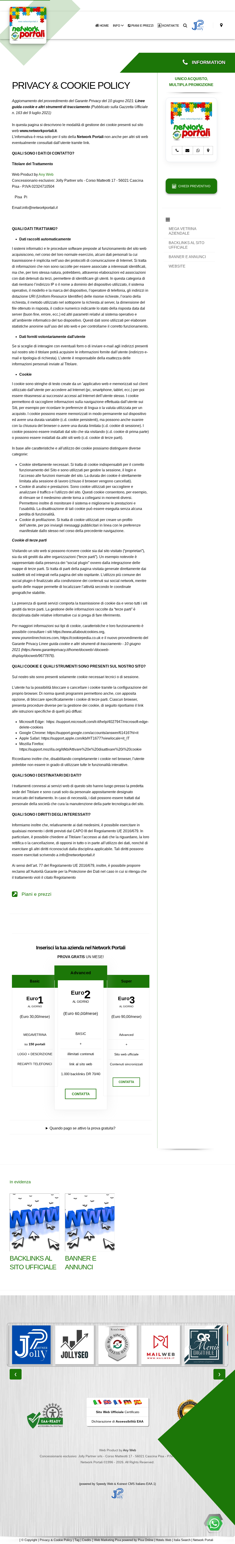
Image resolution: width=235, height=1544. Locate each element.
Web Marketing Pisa (107, 1540)
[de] (127, 1402)
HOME (104, 25)
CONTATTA (81, 1094)
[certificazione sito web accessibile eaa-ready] (45, 1415)
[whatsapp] (214, 1523)
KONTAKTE (170, 25)
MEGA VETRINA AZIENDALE (182, 231)
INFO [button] (117, 25)
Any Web (46, 174)
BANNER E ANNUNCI (187, 257)
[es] (137, 1402)
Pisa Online (145, 1540)
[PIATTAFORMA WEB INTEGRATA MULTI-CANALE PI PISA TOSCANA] (74, 1344)
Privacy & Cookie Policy (56, 1540)
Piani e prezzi (34, 894)
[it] (97, 1402)
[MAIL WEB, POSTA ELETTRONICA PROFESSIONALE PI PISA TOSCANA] (117, 1344)
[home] (40, 25)
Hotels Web (163, 1540)
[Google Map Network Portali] (221, 25)
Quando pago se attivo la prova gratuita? (82, 1128)
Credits (86, 1540)
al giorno (35, 1006)
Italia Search (182, 1540)
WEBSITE (177, 266)
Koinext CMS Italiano (131, 1484)
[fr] (117, 1402)
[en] (107, 1402)
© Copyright (29, 1540)
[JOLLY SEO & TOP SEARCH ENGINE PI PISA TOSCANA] (31, 1344)
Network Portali (203, 1540)
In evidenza (20, 1182)
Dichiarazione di (117, 1421)
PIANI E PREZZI (142, 25)
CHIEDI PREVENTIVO (193, 186)
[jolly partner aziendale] (198, 25)
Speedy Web (104, 1484)
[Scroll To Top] (227, 1539)
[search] (185, 25)
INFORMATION (206, 62)
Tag (77, 1540)
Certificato (117, 1412)
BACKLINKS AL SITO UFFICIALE (186, 245)
